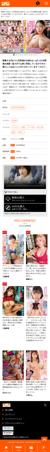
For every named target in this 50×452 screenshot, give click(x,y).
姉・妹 (40, 127)
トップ (3, 9)
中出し (21, 132)
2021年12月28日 (18, 107)
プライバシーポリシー (14, 423)
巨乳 (13, 132)
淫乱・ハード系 (28, 127)
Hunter (14, 120)
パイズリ (15, 127)
